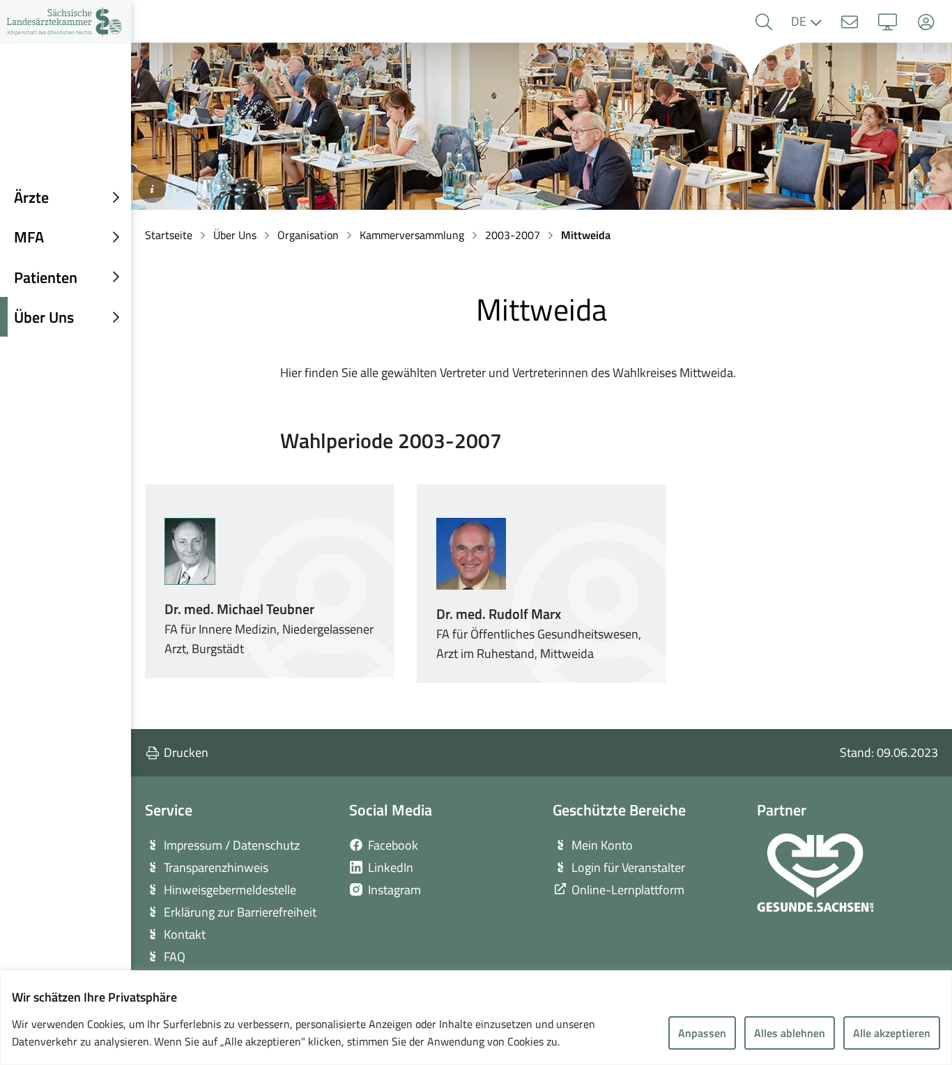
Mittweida (586, 235)
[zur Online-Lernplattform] (887, 22)
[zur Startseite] (65, 22)
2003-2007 (512, 235)
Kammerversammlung (412, 235)
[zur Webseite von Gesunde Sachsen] (815, 872)
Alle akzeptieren (891, 1033)
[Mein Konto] (926, 22)
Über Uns (234, 235)
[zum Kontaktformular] (849, 22)
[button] (763, 22)
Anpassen (702, 1033)
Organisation (308, 235)
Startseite (168, 235)
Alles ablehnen (789, 1033)
